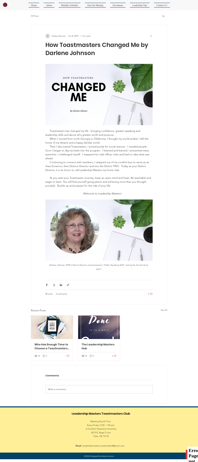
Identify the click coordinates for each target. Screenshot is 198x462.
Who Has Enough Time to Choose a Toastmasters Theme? (51, 346)
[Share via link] (68, 285)
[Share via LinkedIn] (61, 285)
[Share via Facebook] (46, 285)
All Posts (35, 16)
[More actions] (151, 36)
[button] (163, 16)
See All (164, 310)
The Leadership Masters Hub (98, 346)
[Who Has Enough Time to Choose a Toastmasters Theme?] (52, 327)
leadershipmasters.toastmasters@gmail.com (103, 445)
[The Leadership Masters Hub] (99, 327)
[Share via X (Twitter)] (53, 285)
